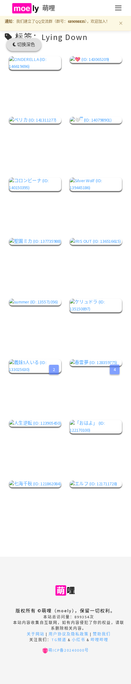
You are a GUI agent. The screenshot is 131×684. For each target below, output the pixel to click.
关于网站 (36, 634)
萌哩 (48, 8)
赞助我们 (102, 634)
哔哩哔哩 (99, 639)
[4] (96, 362)
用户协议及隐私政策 (69, 634)
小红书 (78, 639)
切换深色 (25, 44)
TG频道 (59, 639)
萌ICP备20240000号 (68, 650)
